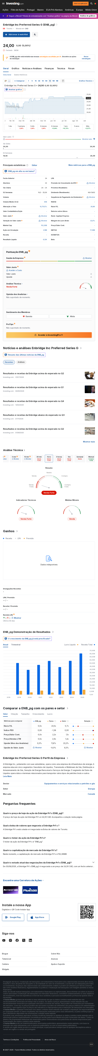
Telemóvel (6, 959)
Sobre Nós (55, 954)
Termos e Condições (11, 1040)
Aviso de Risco (50, 1040)
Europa (79, 10)
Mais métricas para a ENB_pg (82, 165)
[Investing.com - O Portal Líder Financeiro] (15, 3)
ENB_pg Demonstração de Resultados (26, 631)
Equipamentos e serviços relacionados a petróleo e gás (69, 783)
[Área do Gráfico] (9, 81)
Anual (5, 645)
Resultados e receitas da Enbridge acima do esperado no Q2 (33, 373)
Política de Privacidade (31, 1040)
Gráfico (15, 68)
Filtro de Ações (17, 10)
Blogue (5, 954)
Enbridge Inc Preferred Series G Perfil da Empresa (34, 758)
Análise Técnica (13, 450)
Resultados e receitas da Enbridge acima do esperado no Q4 (33, 401)
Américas (69, 10)
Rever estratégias (86, 57)
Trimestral (15, 645)
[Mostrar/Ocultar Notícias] (63, 81)
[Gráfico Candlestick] (5, 81)
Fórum (71, 68)
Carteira (5, 964)
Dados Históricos (20, 75)
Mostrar (38, 747)
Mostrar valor (87, 139)
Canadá (91, 794)
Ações (5, 10)
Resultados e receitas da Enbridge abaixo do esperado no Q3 (34, 415)
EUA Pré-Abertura (54, 10)
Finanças (49, 68)
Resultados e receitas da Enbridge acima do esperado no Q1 (33, 387)
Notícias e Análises (32, 68)
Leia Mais (7, 776)
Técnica (61, 68)
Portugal (31, 10)
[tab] (15, 458)
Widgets (5, 969)
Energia (91, 789)
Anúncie (54, 959)
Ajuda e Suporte (58, 964)
